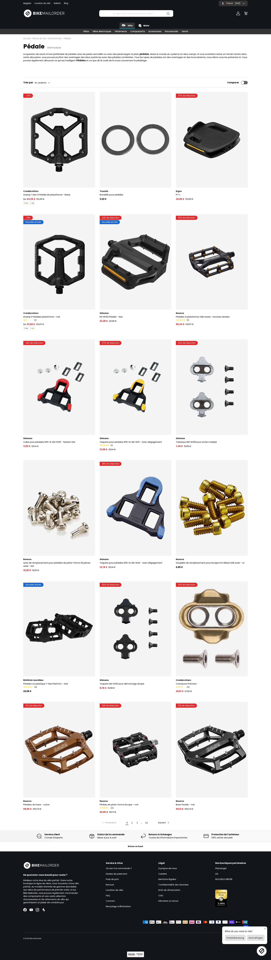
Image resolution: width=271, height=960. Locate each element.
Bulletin (57, 3)
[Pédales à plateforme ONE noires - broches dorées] (212, 262)
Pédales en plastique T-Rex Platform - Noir (45, 683)
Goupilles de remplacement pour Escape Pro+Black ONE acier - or (210, 562)
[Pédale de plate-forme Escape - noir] (135, 749)
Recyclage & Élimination (118, 906)
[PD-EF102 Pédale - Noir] (135, 262)
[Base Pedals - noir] (212, 749)
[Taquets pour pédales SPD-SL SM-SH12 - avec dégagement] (135, 508)
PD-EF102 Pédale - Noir (111, 316)
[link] (109, 822)
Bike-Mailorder (35, 938)
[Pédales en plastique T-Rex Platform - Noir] (59, 629)
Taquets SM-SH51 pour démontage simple (122, 683)
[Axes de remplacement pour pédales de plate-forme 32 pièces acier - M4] (59, 508)
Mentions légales (167, 879)
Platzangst (221, 868)
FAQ (108, 895)
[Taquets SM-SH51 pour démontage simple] (135, 629)
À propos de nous (167, 868)
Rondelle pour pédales (111, 194)
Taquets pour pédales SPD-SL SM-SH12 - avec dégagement (131, 562)
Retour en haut (135, 846)
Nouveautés (171, 31)
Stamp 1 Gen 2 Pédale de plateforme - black (46, 194)
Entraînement (55, 38)
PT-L (178, 194)
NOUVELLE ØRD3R (223, 879)
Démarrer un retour (168, 900)
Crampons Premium (186, 683)
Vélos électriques (101, 31)
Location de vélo (43, 3)
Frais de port (112, 879)
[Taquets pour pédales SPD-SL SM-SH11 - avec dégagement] (135, 387)
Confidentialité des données (173, 884)
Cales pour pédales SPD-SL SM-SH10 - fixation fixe (49, 441)
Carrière (162, 873)
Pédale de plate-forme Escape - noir (119, 804)
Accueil (26, 38)
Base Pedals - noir (185, 804)
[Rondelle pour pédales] (135, 140)
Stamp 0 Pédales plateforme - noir (41, 316)
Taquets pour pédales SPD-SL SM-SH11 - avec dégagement (131, 441)
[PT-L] (212, 140)
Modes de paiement (116, 873)
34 (146, 822)
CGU (160, 895)
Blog (66, 3)
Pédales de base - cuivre (36, 804)
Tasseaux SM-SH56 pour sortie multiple (196, 441)
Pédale (67, 38)
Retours (110, 884)
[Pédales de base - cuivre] (59, 749)
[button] (246, 13)
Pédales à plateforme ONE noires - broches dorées (203, 316)
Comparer (233, 82)
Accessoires (154, 31)
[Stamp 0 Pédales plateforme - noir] (59, 262)
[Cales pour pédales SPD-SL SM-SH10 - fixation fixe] (59, 387)
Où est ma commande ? (119, 868)
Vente (185, 31)
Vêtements (121, 31)
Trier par (28, 82)
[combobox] (136, 13)
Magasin (27, 3)
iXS (216, 873)
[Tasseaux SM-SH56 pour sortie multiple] (212, 387)
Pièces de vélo (39, 38)
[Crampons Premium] (212, 629)
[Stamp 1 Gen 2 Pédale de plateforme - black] (59, 140)
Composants (137, 31)
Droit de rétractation (169, 890)
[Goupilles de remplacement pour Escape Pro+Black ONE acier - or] (212, 508)
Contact (110, 900)
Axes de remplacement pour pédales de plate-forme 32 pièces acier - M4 (56, 564)
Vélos (86, 31)
